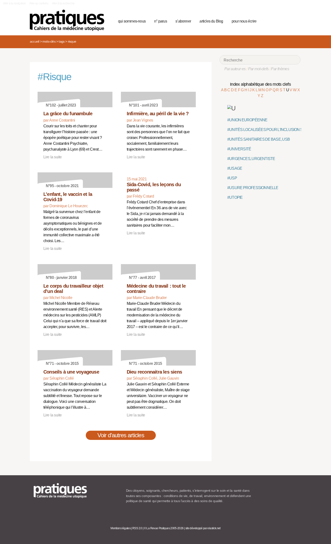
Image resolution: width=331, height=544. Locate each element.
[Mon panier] (278, 20)
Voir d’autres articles (120, 435)
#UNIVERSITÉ (239, 149)
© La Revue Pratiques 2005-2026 (164, 528)
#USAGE (234, 168)
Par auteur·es (235, 69)
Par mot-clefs (258, 69)
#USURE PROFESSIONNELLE (252, 188)
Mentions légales (120, 528)
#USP (232, 178)
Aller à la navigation (14, 3)
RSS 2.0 (137, 528)
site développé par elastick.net (203, 528)
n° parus (160, 21)
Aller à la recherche (63, 3)
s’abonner (183, 21)
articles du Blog (211, 21)
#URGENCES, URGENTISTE (251, 159)
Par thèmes (280, 69)
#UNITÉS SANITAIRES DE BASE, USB (258, 139)
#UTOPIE (235, 197)
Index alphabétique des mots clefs (260, 84)
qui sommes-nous (132, 21)
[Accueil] (69, 20)
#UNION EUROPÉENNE (247, 120)
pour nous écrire (244, 21)
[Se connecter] (295, 20)
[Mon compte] (287, 20)
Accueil (34, 41)
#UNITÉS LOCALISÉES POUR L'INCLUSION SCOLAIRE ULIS (277, 130)
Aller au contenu (38, 3)
